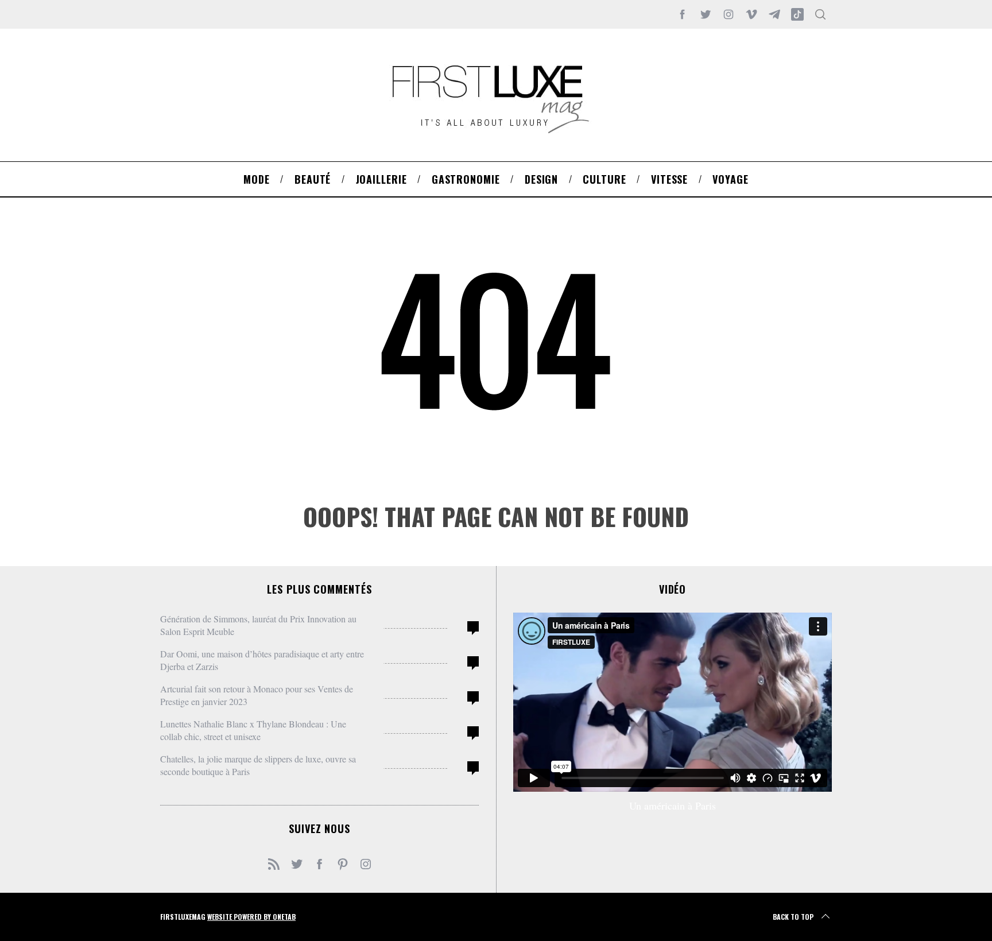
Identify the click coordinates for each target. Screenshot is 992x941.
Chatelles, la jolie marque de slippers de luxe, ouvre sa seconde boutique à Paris (258, 765)
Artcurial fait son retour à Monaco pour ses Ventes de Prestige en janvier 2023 (256, 695)
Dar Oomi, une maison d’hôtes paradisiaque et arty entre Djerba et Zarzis (262, 660)
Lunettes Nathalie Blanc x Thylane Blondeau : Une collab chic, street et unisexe (253, 730)
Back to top (793, 916)
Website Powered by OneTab (251, 916)
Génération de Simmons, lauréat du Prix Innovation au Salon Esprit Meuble (258, 625)
